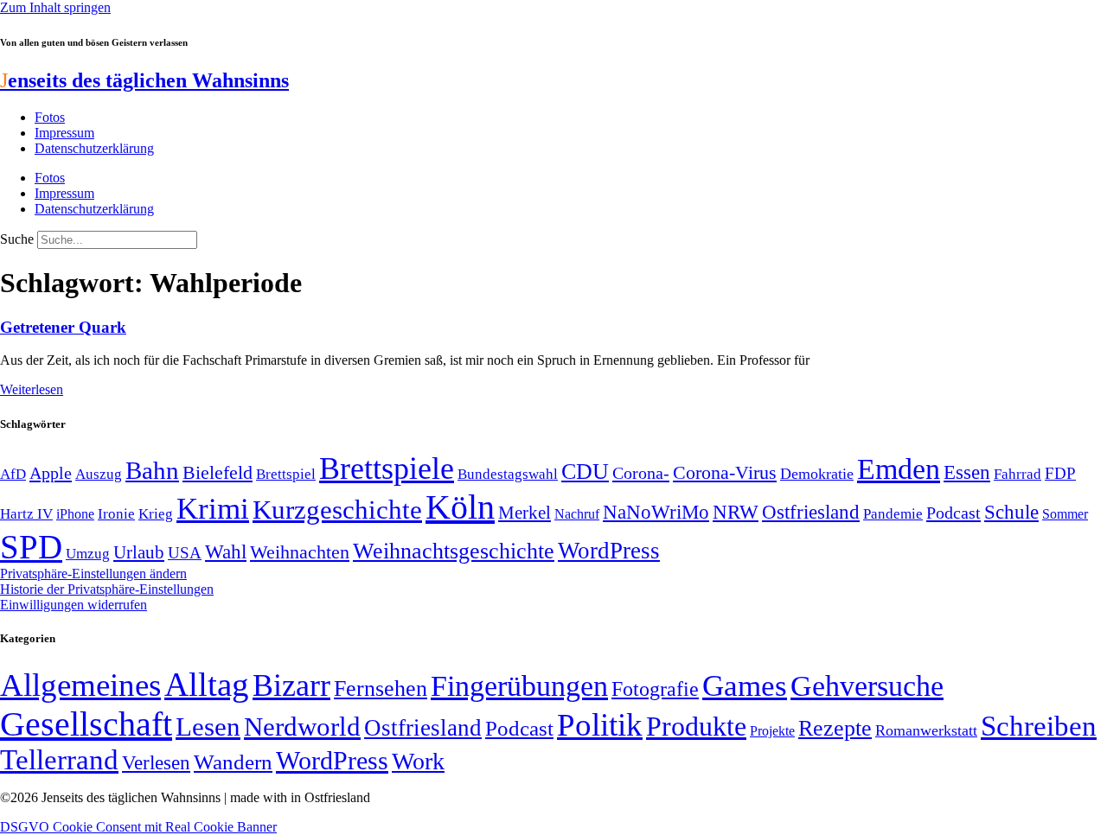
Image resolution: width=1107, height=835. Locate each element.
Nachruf (576, 514)
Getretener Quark (63, 327)
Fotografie (655, 689)
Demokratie (817, 473)
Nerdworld (302, 726)
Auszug (98, 473)
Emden (898, 469)
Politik (600, 725)
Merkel (524, 512)
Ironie (116, 514)
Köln (460, 507)
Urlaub (138, 552)
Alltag (206, 684)
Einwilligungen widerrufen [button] (73, 604)
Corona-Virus (725, 472)
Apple (50, 472)
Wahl (225, 551)
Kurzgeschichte (337, 509)
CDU (585, 471)
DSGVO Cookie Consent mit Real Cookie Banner (138, 826)
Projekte (772, 730)
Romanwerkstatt (926, 730)
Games (744, 686)
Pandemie (893, 514)
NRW (735, 511)
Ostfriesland (811, 511)
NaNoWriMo (656, 512)
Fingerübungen (519, 686)
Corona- (640, 472)
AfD (13, 474)
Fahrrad (1017, 474)
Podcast (953, 512)
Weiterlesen (31, 389)
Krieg (155, 513)
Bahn (152, 470)
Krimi (212, 509)
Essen (967, 472)
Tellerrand (59, 759)
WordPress (609, 551)
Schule (1011, 511)
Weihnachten (299, 552)
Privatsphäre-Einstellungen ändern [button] (93, 573)
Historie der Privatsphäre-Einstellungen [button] (107, 589)
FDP (1060, 473)
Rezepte (835, 728)
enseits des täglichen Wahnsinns (144, 80)
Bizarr (291, 685)
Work (418, 761)
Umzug (88, 553)
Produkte (696, 726)
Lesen (208, 726)
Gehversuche (867, 686)
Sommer (1065, 514)
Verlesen (156, 762)
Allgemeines (80, 685)
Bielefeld (217, 472)
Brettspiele (386, 468)
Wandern (233, 762)
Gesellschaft (86, 723)
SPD (31, 546)
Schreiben (1039, 726)
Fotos (50, 117)
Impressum (64, 132)
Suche (17, 239)
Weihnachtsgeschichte (453, 551)
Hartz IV (26, 513)
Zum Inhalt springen (55, 7)
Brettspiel (286, 474)
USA (185, 553)
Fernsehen (380, 688)
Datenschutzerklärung (94, 148)
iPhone (75, 514)
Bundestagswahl (508, 474)
